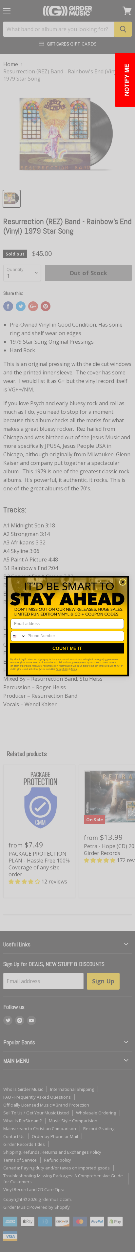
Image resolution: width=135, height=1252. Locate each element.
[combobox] (18, 636)
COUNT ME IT (67, 648)
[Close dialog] (123, 582)
